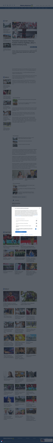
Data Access (26, 234)
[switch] (36, 220)
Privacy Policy (31, 234)
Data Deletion (22, 234)
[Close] (40, 208)
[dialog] (26, 221)
